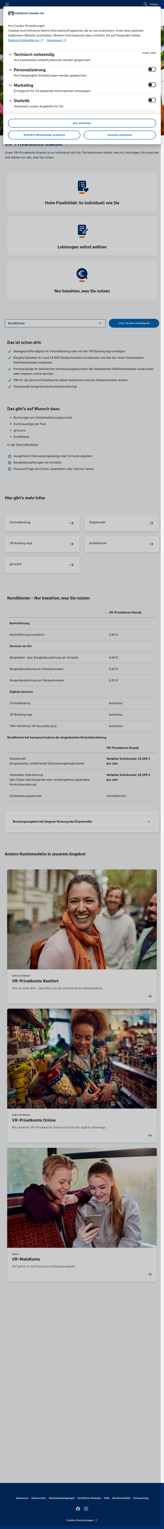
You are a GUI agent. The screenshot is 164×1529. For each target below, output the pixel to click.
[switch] (152, 69)
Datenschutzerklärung (24, 40)
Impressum (54, 40)
